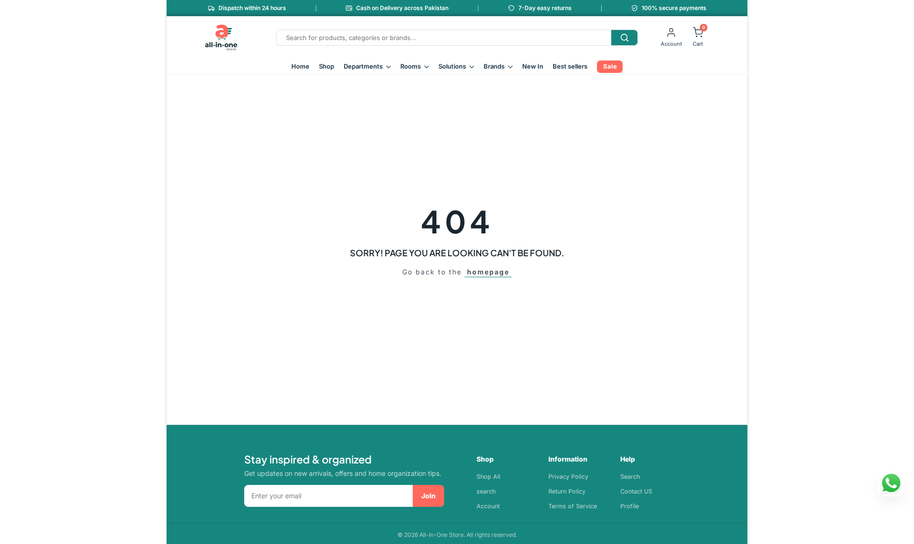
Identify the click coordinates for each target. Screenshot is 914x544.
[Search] (624, 37)
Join (428, 496)
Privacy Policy (568, 476)
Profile (629, 506)
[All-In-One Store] (221, 37)
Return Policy (567, 491)
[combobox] (444, 37)
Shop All (488, 476)
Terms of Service (572, 506)
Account (488, 506)
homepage (488, 272)
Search (630, 476)
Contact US (636, 491)
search (486, 491)
